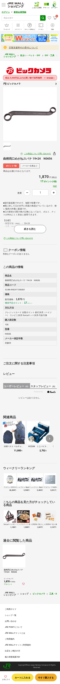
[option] (30, 114)
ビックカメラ (14, 83)
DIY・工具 (50, 55)
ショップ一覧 (10, 615)
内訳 (55, 186)
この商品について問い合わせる (37, 154)
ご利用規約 (9, 639)
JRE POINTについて (13, 627)
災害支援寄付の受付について (23, 47)
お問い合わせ (10, 621)
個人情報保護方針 (12, 657)
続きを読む (30, 229)
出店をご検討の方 (12, 651)
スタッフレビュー (43, 386)
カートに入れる (22, 677)
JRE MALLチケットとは (15, 633)
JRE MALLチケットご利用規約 (18, 645)
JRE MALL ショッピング (10, 55)
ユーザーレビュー (16, 386)
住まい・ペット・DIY (30, 55)
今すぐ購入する (46, 677)
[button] (50, 439)
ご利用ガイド (10, 609)
